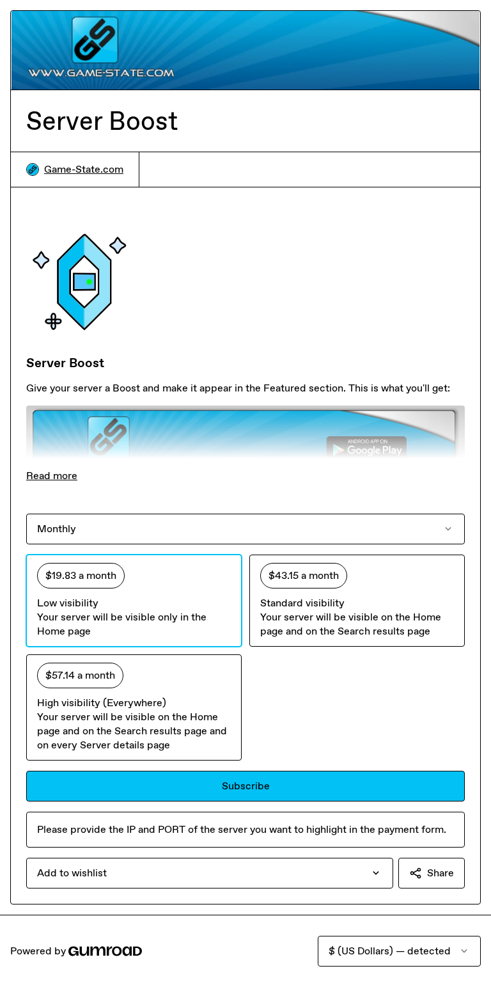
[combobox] (209, 873)
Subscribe (246, 786)
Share (440, 873)
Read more (51, 476)
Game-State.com (83, 169)
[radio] (134, 601)
